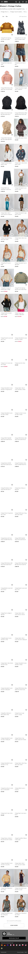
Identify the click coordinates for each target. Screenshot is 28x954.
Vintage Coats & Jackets (16, 11)
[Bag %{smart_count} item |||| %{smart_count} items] (26, 1)
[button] (2, 945)
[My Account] (19, 1)
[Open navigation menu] (2, 1)
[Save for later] (12, 34)
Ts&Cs (26, 952)
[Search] (16, 1)
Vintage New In (4, 11)
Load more (14, 925)
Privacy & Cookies (20, 952)
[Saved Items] (23, 1)
